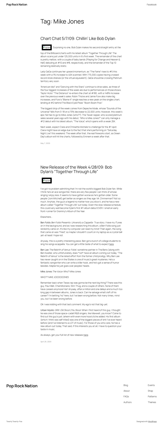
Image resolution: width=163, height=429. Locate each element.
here (111, 244)
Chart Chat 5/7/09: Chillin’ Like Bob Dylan (77, 38)
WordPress (152, 421)
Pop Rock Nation (16, 4)
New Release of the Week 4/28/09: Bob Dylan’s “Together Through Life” (76, 169)
